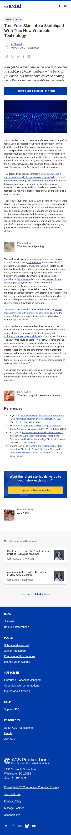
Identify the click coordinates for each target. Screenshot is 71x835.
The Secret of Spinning (30, 246)
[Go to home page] (35, 761)
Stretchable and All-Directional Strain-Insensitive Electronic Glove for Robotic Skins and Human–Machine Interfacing (36, 449)
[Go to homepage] (12, 6)
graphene (33, 184)
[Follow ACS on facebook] (13, 826)
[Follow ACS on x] (6, 826)
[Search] (59, 6)
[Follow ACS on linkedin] (20, 826)
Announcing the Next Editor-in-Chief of (28, 573)
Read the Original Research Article (35, 90)
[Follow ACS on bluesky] (27, 826)
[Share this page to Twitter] (12, 56)
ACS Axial (16, 44)
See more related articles (35, 594)
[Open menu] (65, 6)
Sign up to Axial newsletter (35, 490)
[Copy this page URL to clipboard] (7, 56)
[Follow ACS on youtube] (34, 826)
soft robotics (34, 262)
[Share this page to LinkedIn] (18, 56)
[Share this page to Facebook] (23, 56)
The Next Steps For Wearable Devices (38, 395)
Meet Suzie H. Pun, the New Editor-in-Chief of (28, 552)
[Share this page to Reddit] (29, 56)
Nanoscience (14, 19)
